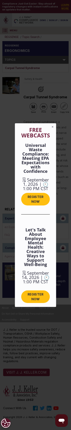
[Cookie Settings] (6, 423)
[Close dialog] (52, 126)
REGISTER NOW (35, 199)
